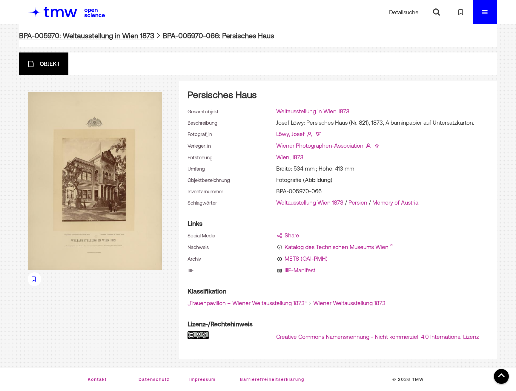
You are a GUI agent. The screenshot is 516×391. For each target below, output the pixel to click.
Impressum (202, 379)
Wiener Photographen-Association (319, 145)
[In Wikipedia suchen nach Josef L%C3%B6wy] (318, 134)
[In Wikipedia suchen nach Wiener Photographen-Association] (376, 145)
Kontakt (97, 379)
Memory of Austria (395, 202)
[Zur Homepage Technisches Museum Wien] (52, 12)
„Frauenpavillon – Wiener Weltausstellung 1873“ (247, 303)
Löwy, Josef (290, 134)
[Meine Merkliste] (461, 12)
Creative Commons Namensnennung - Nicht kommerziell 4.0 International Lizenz (377, 336)
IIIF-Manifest (300, 270)
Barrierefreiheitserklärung (272, 379)
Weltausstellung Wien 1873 (309, 202)
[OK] (436, 12)
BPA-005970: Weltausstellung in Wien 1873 (86, 36)
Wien (282, 157)
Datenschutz (154, 379)
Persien (357, 202)
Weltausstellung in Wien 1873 (312, 111)
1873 (297, 157)
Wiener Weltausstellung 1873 (349, 303)
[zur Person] (309, 134)
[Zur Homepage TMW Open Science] (94, 13)
